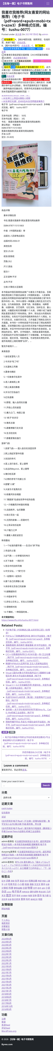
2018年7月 (6, 1000)
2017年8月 (6, 1003)
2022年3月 (6, 957)
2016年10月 (7, 1006)
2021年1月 (6, 991)
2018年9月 (6, 994)
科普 (11, 887)
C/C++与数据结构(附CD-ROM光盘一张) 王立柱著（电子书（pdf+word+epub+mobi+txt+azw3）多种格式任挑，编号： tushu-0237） (28, 657)
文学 (35, 888)
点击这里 (21, 42)
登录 (24, 769)
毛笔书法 (12, 884)
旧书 (3, 881)
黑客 (44, 881)
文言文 (37, 884)
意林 (23, 899)
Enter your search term (13, 781)
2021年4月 (6, 981)
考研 (40, 881)
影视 (18, 895)
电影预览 (6, 923)
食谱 (9, 899)
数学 (8, 895)
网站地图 (6, 908)
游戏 (12, 881)
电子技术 (17, 891)
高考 (39, 888)
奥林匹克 (34, 899)
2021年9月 (6, 966)
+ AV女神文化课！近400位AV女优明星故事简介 (23, 101)
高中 (43, 884)
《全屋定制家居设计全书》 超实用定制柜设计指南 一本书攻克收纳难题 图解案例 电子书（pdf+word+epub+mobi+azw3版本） (26, 844)
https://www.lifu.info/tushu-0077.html (20, 620)
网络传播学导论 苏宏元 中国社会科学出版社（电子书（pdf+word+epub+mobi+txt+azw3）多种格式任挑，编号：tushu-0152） (28, 724)
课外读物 (34, 891)
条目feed (6, 1025)
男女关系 (42, 892)
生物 (34, 895)
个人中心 (6, 920)
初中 (26, 881)
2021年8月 (6, 969)
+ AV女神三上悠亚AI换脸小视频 (16, 98)
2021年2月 (6, 987)
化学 (17, 880)
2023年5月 (6, 941)
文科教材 (24, 896)
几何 (48, 891)
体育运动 (25, 892)
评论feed (6, 1028)
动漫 (47, 884)
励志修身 (16, 899)
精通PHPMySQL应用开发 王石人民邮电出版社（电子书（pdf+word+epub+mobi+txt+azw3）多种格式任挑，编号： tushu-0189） (28, 666)
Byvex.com (7, 1044)
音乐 (39, 895)
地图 (40, 899)
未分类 (18, 34)
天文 (4, 895)
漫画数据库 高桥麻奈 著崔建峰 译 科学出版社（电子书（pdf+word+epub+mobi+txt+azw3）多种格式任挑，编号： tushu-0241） (28, 648)
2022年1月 (6, 963)
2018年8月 (6, 997)
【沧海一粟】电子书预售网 (17, 3)
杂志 (4, 891)
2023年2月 (6, 948)
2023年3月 (6, 945)
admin (45, 34)
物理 (30, 888)
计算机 (12, 732)
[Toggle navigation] (47, 3)
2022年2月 (6, 960)
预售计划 (6, 929)
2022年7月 (6, 954)
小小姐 (20, 884)
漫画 (32, 884)
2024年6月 (6, 938)
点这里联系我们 (20, 57)
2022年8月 (6, 951)
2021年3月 (6, 984)
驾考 (28, 899)
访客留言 (6, 926)
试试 (4, 816)
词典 (8, 880)
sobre (9, 892)
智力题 (45, 895)
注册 (4, 1018)
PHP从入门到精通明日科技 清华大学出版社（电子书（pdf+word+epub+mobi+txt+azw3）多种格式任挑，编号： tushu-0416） (28, 639)
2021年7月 (6, 972)
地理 (30, 895)
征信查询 (6, 812)
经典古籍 (33, 880)
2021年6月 (6, 975)
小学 (5, 884)
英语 (22, 880)
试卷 (43, 888)
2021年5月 (6, 978)
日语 (25, 887)
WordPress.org (9, 1031)
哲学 (14, 895)
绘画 (27, 884)
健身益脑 (18, 888)
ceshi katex (7, 808)
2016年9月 (6, 1009)
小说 (47, 887)
